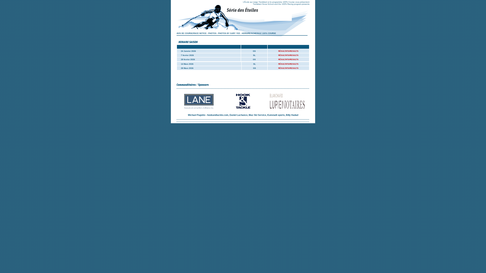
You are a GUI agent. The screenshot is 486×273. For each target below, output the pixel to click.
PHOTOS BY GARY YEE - (229, 33)
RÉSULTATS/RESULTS (288, 51)
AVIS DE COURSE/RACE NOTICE (192, 33)
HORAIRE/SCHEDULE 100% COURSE (258, 33)
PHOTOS (212, 33)
